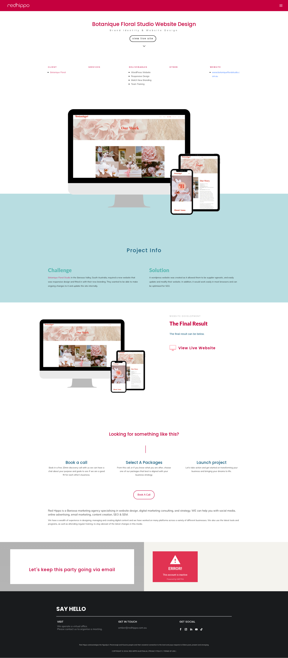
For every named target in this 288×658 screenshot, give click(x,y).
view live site (142, 38)
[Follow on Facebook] (180, 629)
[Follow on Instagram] (186, 629)
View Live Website (197, 348)
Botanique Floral (58, 72)
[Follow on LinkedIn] (191, 629)
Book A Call (144, 494)
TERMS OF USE (169, 651)
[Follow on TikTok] (201, 629)
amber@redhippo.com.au (132, 627)
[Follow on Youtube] (196, 629)
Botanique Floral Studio (59, 277)
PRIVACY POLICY (155, 651)
